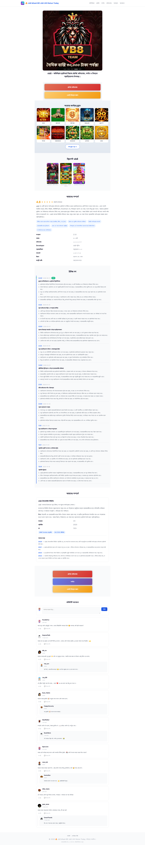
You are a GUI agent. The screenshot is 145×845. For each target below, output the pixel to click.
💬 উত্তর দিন (47, 628)
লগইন (102, 3)
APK (97, 3)
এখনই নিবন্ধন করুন (72, 95)
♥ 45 (39, 755)
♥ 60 (39, 686)
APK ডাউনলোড (72, 87)
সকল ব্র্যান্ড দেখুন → (72, 146)
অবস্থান (116, 3)
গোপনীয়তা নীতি (75, 836)
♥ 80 (39, 701)
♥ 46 (39, 628)
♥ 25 (39, 644)
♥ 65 (39, 771)
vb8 (37, 206)
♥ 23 (39, 813)
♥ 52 (39, 728)
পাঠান (104, 609)
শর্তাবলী (68, 836)
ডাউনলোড (109, 3)
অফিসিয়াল (91, 3)
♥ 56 (39, 798)
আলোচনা (122, 3)
